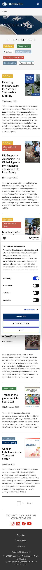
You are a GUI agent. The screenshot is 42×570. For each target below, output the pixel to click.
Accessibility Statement (21, 552)
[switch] (36, 285)
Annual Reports (26, 63)
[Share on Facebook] (24, 523)
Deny (21, 330)
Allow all (21, 316)
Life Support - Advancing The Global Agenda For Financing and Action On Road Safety (21, 177)
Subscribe (21, 546)
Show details (29, 309)
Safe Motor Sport (23, 52)
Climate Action (24, 46)
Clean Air (8, 52)
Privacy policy (21, 541)
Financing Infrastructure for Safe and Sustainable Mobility (21, 105)
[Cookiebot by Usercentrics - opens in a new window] (29, 238)
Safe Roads (8, 46)
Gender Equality (9, 442)
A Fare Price (21, 355)
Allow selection (21, 323)
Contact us (21, 535)
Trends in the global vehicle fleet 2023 (21, 409)
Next (29, 503)
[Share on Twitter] (18, 523)
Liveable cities (10, 63)
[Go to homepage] (12, 4)
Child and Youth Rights (13, 57)
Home (4, 12)
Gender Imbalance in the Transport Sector (21, 465)
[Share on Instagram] (12, 523)
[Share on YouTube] (29, 523)
